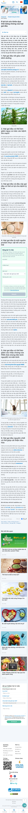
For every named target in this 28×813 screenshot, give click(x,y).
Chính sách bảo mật (14, 290)
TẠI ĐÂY (12, 509)
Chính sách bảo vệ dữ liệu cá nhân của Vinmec (14, 799)
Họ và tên (5, 259)
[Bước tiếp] (14, 783)
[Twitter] (24, 519)
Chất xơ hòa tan (5, 523)
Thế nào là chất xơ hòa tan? (10, 574)
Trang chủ (3, 16)
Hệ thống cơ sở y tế (7, 750)
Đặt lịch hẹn (18, 753)
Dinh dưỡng (4, 18)
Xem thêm (4, 554)
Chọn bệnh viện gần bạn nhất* (10, 700)
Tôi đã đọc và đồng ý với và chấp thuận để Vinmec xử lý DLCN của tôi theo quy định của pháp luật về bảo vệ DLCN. (15, 717)
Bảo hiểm (17, 751)
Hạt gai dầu (12, 523)
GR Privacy (14, 801)
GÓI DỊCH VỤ (19, 507)
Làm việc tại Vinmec (8, 755)
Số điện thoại (6, 265)
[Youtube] (11, 776)
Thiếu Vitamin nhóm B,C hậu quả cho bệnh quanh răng (13, 673)
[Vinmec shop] (19, 764)
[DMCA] (14, 794)
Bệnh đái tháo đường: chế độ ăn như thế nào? (13, 648)
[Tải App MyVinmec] (7, 765)
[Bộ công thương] (14, 790)
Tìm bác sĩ (5, 753)
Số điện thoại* (6, 696)
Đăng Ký (14, 294)
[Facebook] (22, 519)
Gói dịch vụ (18, 749)
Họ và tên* (5, 691)
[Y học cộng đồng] (14, 781)
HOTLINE (7, 507)
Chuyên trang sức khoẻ (13, 16)
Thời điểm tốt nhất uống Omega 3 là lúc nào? (13, 599)
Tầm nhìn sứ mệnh (7, 748)
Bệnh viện (5, 271)
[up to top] (24, 800)
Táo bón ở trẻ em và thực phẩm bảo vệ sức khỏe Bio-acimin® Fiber (14, 550)
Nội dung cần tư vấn (7, 277)
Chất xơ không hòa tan (13, 521)
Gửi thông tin (14, 721)
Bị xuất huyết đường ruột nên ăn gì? (13, 623)
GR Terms (14, 803)
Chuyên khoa (18, 747)
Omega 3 (19, 523)
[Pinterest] (26, 519)
